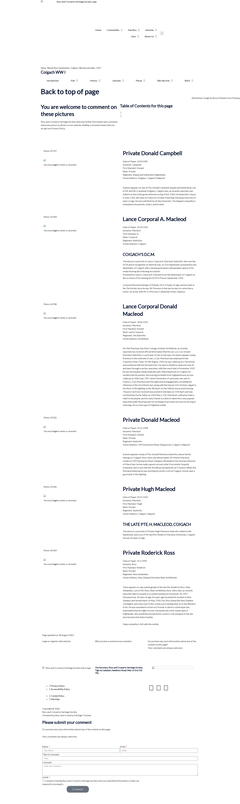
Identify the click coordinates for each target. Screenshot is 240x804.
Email (123, 746)
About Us (149, 36)
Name (45, 746)
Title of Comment (50, 754)
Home (98, 30)
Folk (73, 80)
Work (187, 80)
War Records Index (87, 68)
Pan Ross (132, 30)
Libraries (149, 30)
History (93, 80)
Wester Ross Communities (58, 68)
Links (133, 36)
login (55, 164)
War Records (163, 80)
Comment (47, 762)
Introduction (53, 80)
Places (139, 80)
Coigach (74, 68)
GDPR (45, 777)
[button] (162, 33)
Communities (113, 30)
